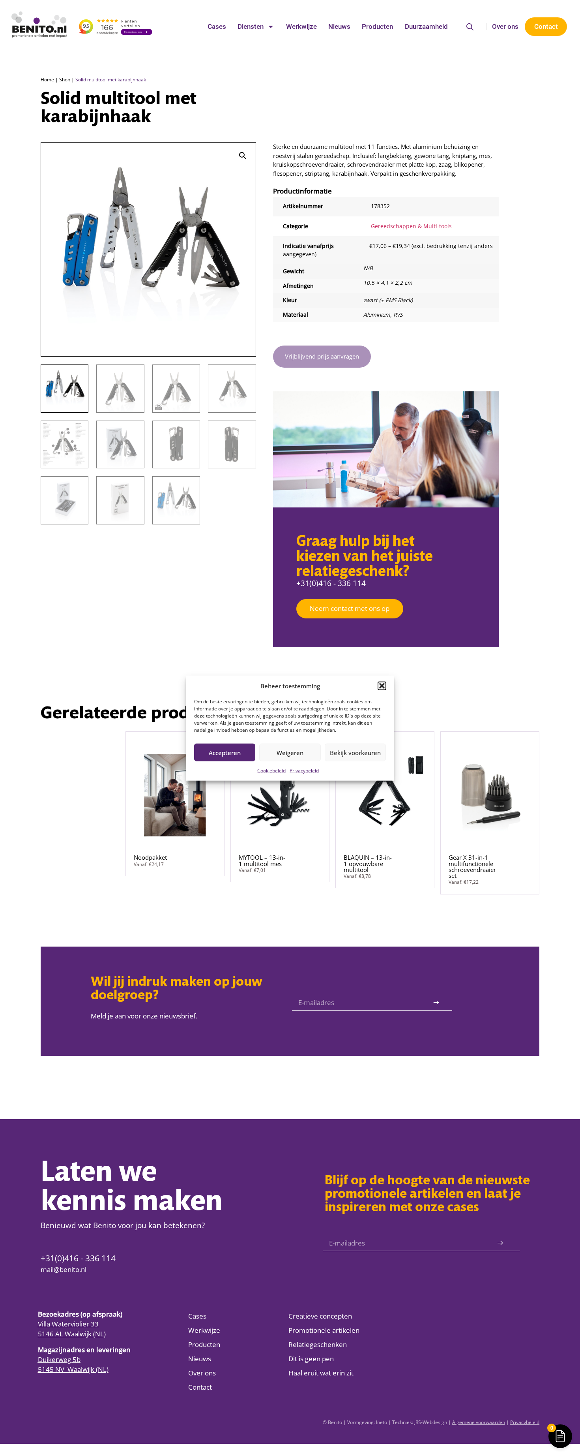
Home (47, 79)
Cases (217, 26)
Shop (64, 79)
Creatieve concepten (320, 1316)
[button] (382, 686)
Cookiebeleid (271, 770)
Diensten (251, 26)
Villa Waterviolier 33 (68, 1323)
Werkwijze (301, 26)
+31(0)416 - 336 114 (331, 583)
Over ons (505, 26)
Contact (200, 1387)
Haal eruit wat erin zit (321, 1372)
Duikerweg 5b (59, 1359)
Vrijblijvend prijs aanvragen (322, 356)
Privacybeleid (304, 770)
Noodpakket (150, 857)
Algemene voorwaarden (478, 1422)
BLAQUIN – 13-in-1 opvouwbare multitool (368, 863)
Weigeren (290, 752)
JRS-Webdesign (430, 1422)
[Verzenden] (436, 1003)
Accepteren (225, 752)
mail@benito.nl (63, 1269)
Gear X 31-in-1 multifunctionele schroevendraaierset (472, 866)
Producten (377, 26)
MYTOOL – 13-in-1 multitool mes (262, 860)
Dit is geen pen (311, 1358)
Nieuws (339, 26)
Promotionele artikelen (323, 1330)
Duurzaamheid (426, 26)
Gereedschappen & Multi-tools (411, 226)
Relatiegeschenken (317, 1344)
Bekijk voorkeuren (355, 752)
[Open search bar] (470, 26)
